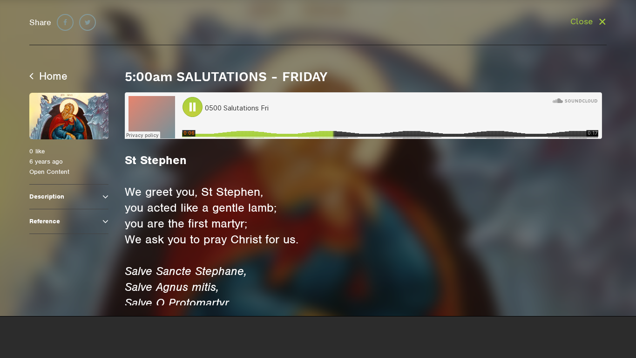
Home (52, 76)
